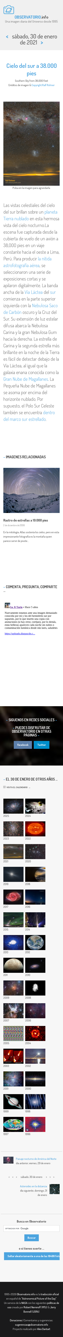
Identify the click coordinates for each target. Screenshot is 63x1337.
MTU (44, 1307)
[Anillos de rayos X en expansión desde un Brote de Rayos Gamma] (35, 1033)
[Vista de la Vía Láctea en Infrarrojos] (35, 1078)
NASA (24, 1303)
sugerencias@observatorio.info (31, 1324)
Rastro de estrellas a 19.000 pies (25, 520)
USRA (36, 1311)
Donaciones (16, 1320)
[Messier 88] (35, 965)
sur (53, 292)
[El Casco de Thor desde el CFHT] (13, 1010)
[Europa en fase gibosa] (13, 965)
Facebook (22, 744)
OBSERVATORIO (28, 17)
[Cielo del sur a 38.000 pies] (13, 851)
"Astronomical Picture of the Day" (39, 1298)
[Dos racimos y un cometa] (35, 851)
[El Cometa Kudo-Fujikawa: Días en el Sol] (13, 1056)
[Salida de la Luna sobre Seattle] (35, 1056)
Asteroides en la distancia (33, 1186)
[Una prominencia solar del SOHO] (35, 828)
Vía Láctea (34, 292)
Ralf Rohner (48, 85)
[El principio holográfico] (13, 1033)
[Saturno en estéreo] (13, 1101)
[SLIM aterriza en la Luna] (35, 806)
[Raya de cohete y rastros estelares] (35, 919)
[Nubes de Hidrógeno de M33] (13, 806)
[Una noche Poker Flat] (13, 919)
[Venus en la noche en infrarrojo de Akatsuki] (35, 874)
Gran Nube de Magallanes (25, 379)
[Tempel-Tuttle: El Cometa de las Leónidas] (35, 1101)
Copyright (37, 85)
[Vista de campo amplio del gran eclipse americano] (13, 874)
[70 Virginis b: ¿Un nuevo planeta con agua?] (35, 1124)
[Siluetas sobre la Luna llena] (13, 942)
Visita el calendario (17, 787)
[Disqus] (31, 643)
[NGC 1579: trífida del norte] (13, 988)
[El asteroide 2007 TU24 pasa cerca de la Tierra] (35, 988)
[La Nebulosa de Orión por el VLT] (13, 1078)
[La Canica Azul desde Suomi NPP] (35, 942)
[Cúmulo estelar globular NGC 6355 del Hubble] (13, 828)
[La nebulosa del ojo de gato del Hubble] (13, 897)
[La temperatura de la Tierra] (13, 1124)
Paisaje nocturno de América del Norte (36, 1158)
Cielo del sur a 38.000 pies (31, 69)
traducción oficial (50, 1294)
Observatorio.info (26, 1294)
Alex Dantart (43, 1329)
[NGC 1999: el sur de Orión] (35, 1010)
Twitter (41, 744)
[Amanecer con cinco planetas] (35, 897)
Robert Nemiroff (32, 1307)
